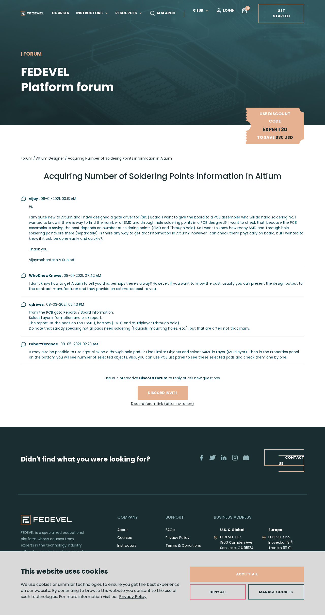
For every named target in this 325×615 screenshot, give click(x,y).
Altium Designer (50, 158)
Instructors (126, 545)
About (122, 529)
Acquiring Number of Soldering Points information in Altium (120, 158)
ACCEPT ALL (247, 574)
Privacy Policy (133, 597)
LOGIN (229, 10)
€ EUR (198, 10)
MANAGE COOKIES (276, 591)
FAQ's (170, 529)
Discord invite (162, 392)
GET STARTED (281, 13)
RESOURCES (126, 12)
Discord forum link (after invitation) (162, 403)
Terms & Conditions (183, 545)
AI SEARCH (165, 12)
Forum (26, 158)
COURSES (60, 12)
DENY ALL (217, 591)
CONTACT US (291, 460)
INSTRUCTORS (89, 12)
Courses (124, 537)
